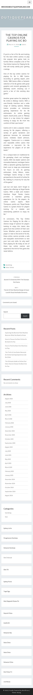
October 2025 (9, 439)
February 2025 (9, 471)
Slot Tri (6, 570)
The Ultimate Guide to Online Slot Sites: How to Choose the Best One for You (16, 363)
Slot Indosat (8, 558)
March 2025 (8, 467)
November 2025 (10, 435)
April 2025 (8, 463)
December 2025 (10, 431)
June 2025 (8, 455)
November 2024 (10, 483)
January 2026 (9, 427)
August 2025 (9, 447)
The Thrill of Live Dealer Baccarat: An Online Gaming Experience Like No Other (15, 354)
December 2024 (10, 479)
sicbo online (10, 267)
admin (23, 44)
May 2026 (8, 411)
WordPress (25, 690)
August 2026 (9, 399)
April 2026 (8, 415)
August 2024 (9, 495)
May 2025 (8, 459)
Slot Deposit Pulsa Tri (11, 601)
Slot (6, 517)
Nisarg (19, 692)
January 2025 (9, 475)
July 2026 (8, 403)
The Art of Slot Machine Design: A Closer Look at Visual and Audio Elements (16, 290)
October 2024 (9, 487)
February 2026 (9, 423)
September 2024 (10, 491)
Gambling (9, 265)
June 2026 (8, 407)
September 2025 (10, 443)
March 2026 (8, 419)
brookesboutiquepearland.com (15, 7)
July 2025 (8, 451)
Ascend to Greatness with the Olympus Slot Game (16, 279)
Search (6, 312)
